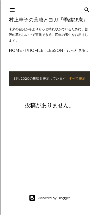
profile (34, 50)
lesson (54, 50)
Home (15, 50)
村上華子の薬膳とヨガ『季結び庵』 (48, 20)
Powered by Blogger (54, 198)
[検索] (87, 8)
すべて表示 (77, 78)
